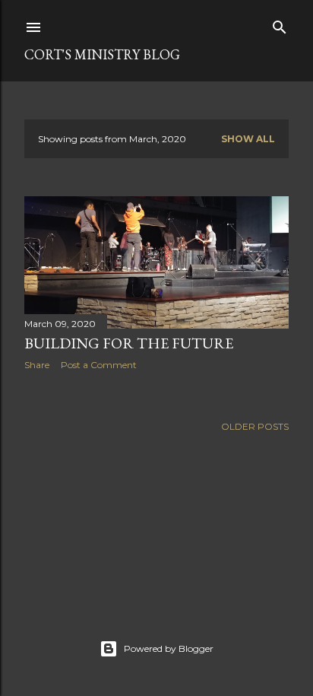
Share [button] (36, 364)
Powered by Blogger (168, 648)
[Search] (279, 24)
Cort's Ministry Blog (102, 54)
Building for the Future (128, 343)
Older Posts (255, 426)
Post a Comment (99, 364)
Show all (248, 139)
